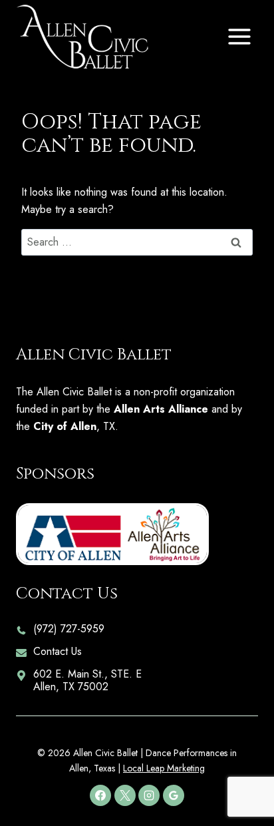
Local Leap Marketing (164, 768)
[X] (125, 795)
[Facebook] (100, 795)
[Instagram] (149, 795)
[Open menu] (239, 36)
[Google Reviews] (173, 795)
